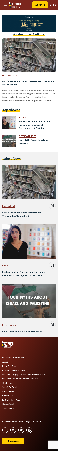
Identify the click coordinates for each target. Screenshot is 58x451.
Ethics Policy (7, 396)
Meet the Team (9, 366)
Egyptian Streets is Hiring (13, 370)
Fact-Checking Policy (11, 400)
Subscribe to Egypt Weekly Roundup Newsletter (23, 374)
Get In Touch (8, 383)
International (10, 75)
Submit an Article (10, 387)
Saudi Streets (8, 408)
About (5, 362)
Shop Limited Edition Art (13, 358)
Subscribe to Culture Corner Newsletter (20, 379)
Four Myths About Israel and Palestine (33, 141)
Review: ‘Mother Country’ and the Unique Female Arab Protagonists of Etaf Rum (34, 124)
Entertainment (27, 136)
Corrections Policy (10, 404)
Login (53, 4)
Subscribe (40, 4)
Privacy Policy (8, 391)
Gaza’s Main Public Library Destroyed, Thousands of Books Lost (28, 83)
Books (22, 117)
